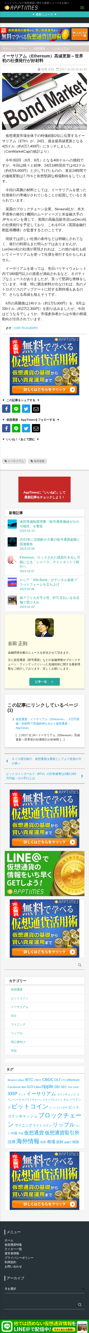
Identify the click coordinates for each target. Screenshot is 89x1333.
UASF (76, 1087)
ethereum (73, 1080)
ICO (13, 1015)
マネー (22, 48)
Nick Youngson (76, 126)
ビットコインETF (58, 1107)
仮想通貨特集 (13, 1244)
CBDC (48, 1079)
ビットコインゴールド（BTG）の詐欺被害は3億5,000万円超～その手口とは (41, 776)
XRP (12, 1093)
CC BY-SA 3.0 (57, 126)
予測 (20, 1133)
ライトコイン (42, 1125)
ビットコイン (19, 998)
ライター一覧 (13, 1249)
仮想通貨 (39, 48)
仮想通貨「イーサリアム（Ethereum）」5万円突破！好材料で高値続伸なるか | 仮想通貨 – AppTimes (47, 723)
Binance (12, 1080)
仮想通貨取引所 (62, 1132)
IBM (24, 1087)
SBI (57, 1087)
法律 (12, 1141)
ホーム (7, 48)
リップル (17, 1033)
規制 (59, 1142)
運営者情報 (12, 1253)
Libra (37, 1087)
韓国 (75, 1142)
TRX (70, 1087)
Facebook (14, 1087)
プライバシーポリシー (19, 1257)
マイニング (18, 1024)
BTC (29, 1079)
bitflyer (21, 1080)
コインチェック (66, 1094)
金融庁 (67, 1142)
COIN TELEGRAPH (25, 328)
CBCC (37, 1080)
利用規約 (10, 1262)
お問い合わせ (13, 1266)
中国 (14, 1133)
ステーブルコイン (53, 1099)
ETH (63, 1080)
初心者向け (18, 1042)
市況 (14, 1050)
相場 (51, 1141)
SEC (63, 1087)
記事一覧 (44, 682)
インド (22, 1094)
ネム (66, 1099)
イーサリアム (60, 48)
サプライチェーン (32, 1099)
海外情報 (38, 461)
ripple (47, 1086)
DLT (57, 1080)
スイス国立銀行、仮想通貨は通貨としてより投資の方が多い (46, 761)
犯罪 (43, 1142)
